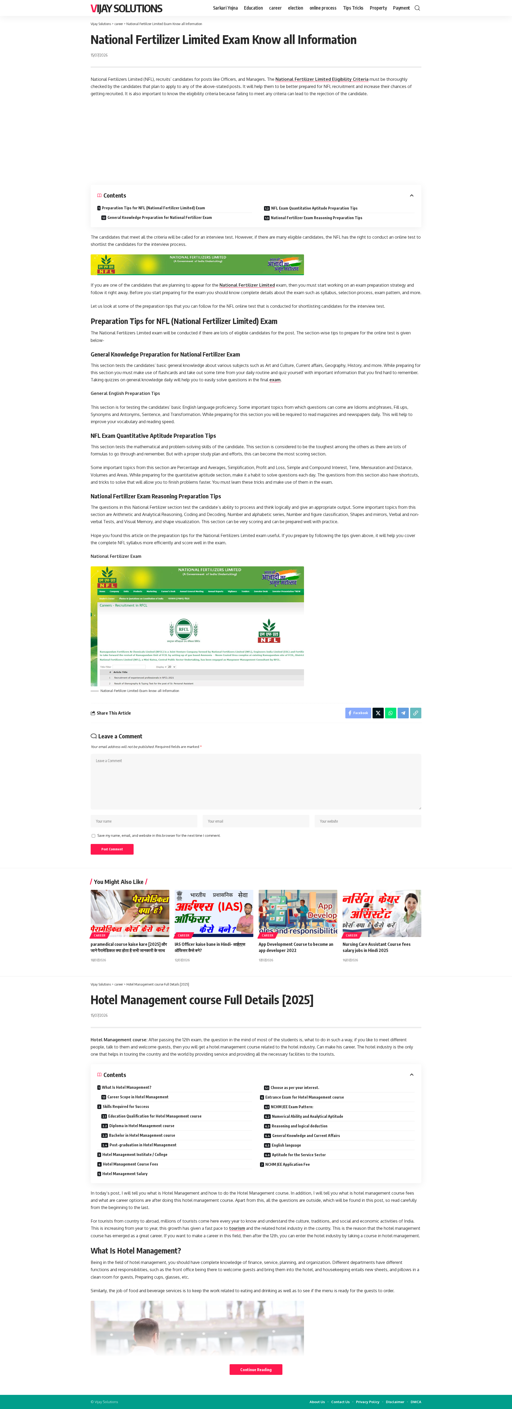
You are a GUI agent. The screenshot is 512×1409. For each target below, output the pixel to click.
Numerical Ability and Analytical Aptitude (307, 1116)
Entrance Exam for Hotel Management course (304, 1097)
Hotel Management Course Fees (130, 1164)
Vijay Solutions (126, 8)
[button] (417, 8)
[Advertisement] (256, 141)
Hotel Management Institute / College (134, 1154)
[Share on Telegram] (403, 713)
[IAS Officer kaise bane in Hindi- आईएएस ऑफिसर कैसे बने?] (214, 913)
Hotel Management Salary (124, 1173)
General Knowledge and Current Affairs (306, 1135)
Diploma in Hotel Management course (141, 1125)
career (100, 935)
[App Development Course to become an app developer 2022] (298, 913)
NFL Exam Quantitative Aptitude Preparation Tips (314, 208)
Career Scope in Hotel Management (138, 1097)
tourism (237, 1228)
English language (286, 1145)
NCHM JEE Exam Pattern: (292, 1106)
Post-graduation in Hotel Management (143, 1145)
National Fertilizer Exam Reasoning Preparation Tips (316, 217)
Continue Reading (256, 1369)
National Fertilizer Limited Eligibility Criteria (322, 79)
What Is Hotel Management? (126, 1087)
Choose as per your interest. (295, 1087)
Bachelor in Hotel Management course (142, 1135)
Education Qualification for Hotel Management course (155, 1116)
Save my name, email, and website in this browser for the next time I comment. (159, 835)
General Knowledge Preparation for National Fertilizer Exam (159, 217)
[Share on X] (378, 713)
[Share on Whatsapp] (390, 713)
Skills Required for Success (126, 1106)
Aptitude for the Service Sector (299, 1154)
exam (275, 379)
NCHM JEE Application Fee (287, 1164)
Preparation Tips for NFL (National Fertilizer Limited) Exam (153, 208)
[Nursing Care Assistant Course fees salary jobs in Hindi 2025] (382, 913)
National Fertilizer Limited (247, 285)
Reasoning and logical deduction (299, 1126)
